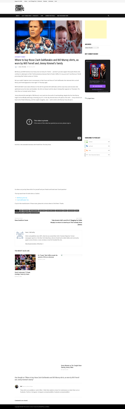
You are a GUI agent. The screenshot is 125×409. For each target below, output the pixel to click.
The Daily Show (18, 212)
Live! (56, 1)
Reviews (45, 1)
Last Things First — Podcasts (35, 1)
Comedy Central (34, 210)
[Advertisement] (96, 29)
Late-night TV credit (20, 57)
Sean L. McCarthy (22, 66)
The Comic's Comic (28, 406)
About (25, 1)
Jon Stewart (59, 210)
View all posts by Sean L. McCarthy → (34, 244)
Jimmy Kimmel (42, 210)
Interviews (50, 1)
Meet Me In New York (62, 15)
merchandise (71, 210)
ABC (21, 210)
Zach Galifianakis (35, 212)
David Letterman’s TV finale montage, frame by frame (22, 273)
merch (65, 210)
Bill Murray (26, 210)
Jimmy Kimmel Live (51, 210)
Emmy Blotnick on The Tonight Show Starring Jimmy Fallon (71, 366)
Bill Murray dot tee (22, 198)
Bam (48, 406)
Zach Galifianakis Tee (23, 200)
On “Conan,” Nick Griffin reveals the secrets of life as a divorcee (48, 256)
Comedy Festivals (50, 15)
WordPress (42, 406)
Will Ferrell (26, 212)
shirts (77, 210)
